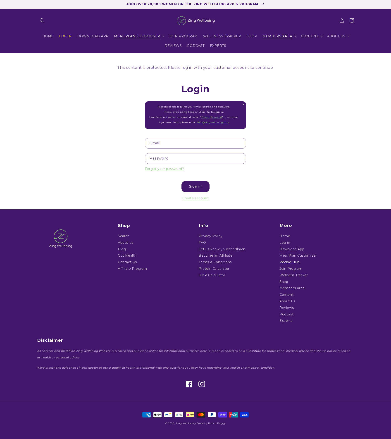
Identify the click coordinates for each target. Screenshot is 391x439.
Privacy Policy (210, 236)
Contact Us (127, 262)
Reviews (286, 308)
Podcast (286, 314)
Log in (284, 243)
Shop (283, 282)
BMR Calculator (212, 275)
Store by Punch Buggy (211, 423)
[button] (42, 20)
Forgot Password (211, 117)
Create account (195, 198)
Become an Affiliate (215, 255)
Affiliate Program (132, 269)
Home (284, 236)
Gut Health (127, 255)
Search (124, 236)
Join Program (290, 269)
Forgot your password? (164, 169)
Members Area (292, 288)
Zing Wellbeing (186, 423)
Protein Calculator (214, 269)
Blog (122, 249)
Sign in (195, 186)
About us (125, 243)
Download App (291, 249)
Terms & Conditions (215, 262)
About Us (287, 301)
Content (286, 295)
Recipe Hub (289, 262)
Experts (285, 321)
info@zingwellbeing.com (213, 122)
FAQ (202, 243)
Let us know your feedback (222, 249)
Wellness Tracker (293, 275)
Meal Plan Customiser (298, 255)
